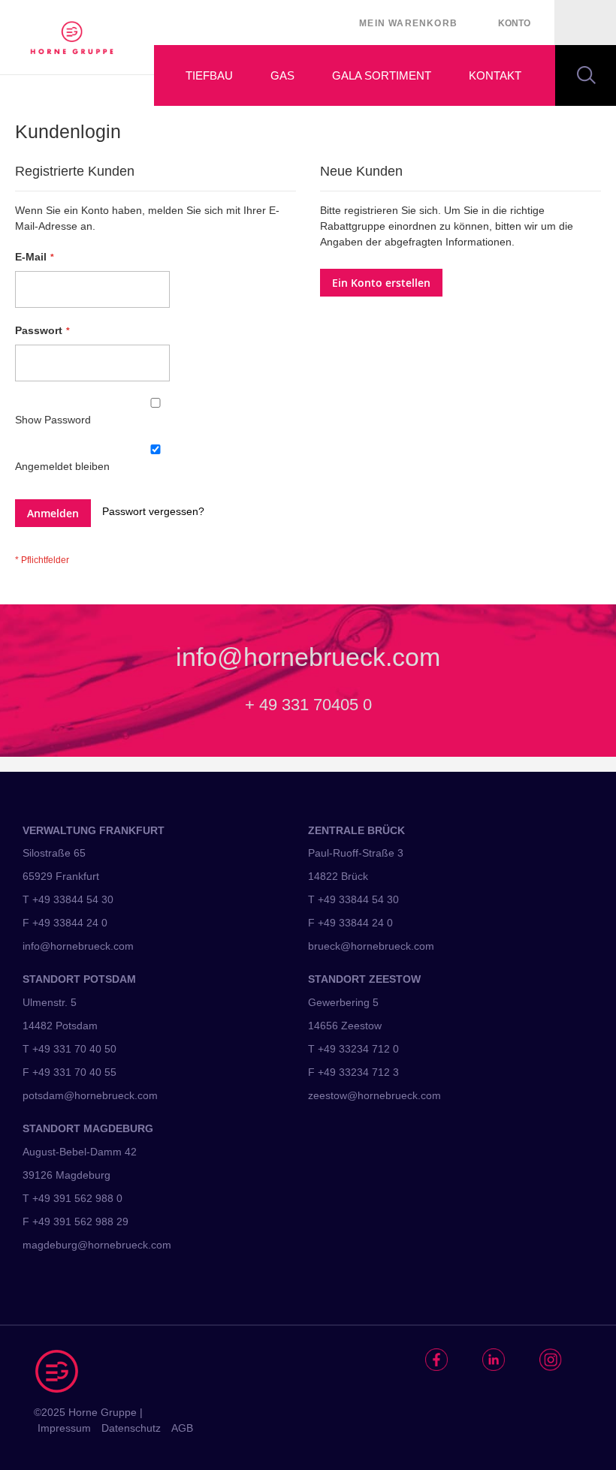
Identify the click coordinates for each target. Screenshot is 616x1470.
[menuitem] (201, 75)
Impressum (64, 1428)
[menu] (385, 75)
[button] (514, 23)
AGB (182, 1428)
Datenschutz (131, 1428)
